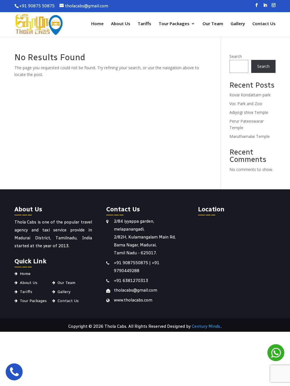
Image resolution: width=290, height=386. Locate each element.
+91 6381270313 (131, 280)
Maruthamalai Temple (249, 136)
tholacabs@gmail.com (135, 290)
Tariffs (144, 23)
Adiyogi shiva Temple (248, 112)
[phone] (14, 371)
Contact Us (264, 23)
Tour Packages (174, 23)
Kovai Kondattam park (249, 94)
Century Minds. (206, 326)
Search (235, 56)
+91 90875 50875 (37, 5)
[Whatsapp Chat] (275, 352)
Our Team (212, 23)
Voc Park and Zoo (245, 103)
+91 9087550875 (131, 262)
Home (97, 23)
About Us (120, 23)
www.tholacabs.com (133, 300)
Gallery (238, 23)
